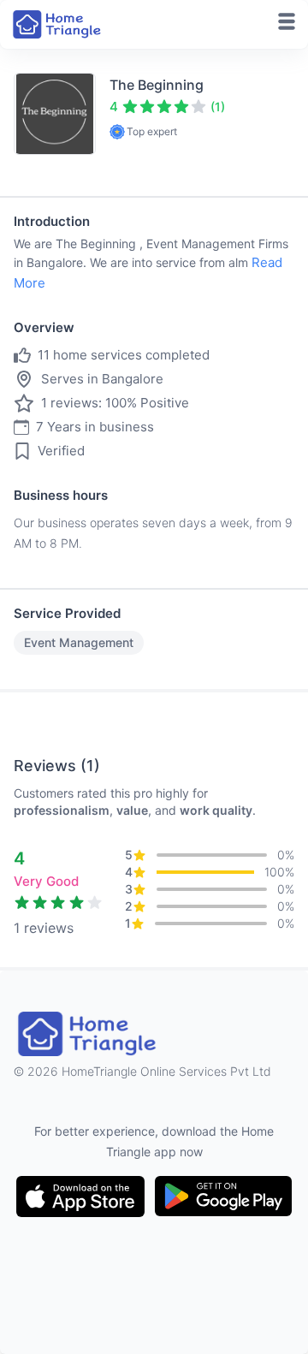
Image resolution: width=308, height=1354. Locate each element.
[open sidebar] (286, 21)
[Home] (58, 24)
